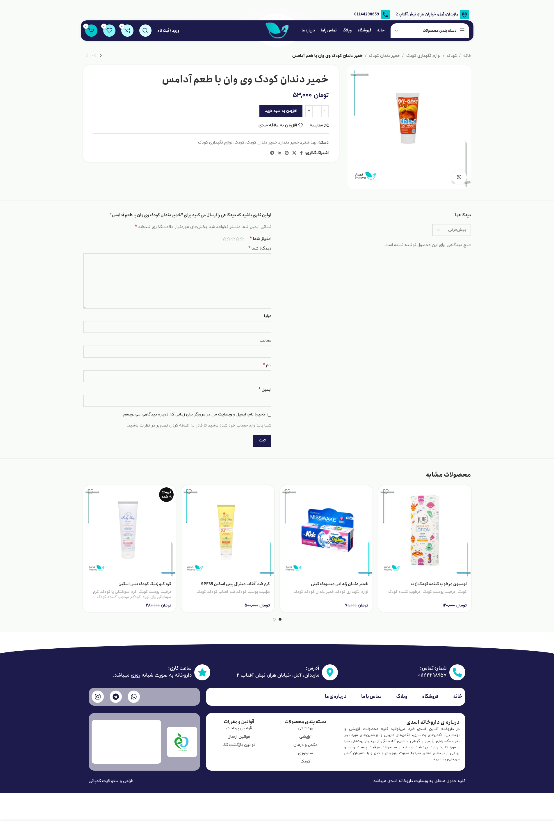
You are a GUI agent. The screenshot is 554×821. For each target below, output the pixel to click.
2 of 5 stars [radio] (237, 239)
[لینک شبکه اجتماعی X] (294, 153)
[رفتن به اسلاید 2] (274, 619)
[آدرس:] (330, 672)
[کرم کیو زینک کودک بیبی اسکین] (129, 531)
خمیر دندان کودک (384, 56)
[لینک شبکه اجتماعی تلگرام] (272, 153)
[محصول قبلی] (100, 55)
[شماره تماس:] (457, 672)
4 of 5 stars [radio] (229, 239)
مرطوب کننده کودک (404, 591)
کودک (452, 56)
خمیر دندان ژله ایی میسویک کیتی (339, 584)
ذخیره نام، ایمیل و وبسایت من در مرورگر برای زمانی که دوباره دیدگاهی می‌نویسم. (193, 414)
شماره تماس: (433, 668)
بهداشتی (308, 142)
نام (267, 365)
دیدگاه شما (259, 248)
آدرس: (312, 668)
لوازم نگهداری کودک (423, 56)
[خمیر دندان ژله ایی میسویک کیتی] (326, 531)
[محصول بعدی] (86, 55)
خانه (467, 56)
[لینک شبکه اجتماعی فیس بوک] (301, 153)
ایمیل (265, 390)
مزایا (267, 316)
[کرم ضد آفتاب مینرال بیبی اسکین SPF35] (227, 531)
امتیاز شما (260, 238)
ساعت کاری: (180, 668)
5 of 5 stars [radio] (224, 239)
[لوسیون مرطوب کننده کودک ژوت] (424, 531)
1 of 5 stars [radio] (242, 239)
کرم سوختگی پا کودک (118, 591)
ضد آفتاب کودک (221, 591)
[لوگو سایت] (277, 30)
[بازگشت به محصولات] (93, 55)
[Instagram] (98, 697)
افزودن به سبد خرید (281, 111)
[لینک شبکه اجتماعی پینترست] (287, 153)
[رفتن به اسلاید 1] (280, 619)
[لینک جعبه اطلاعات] (372, 14)
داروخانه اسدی (400, 781)
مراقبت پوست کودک (439, 591)
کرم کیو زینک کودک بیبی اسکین (144, 584)
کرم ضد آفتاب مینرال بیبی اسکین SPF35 (235, 584)
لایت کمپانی (99, 781)
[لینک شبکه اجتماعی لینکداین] (279, 153)
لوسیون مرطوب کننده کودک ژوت (439, 584)
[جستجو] (145, 30)
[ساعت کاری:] (202, 672)
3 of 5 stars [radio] (233, 239)
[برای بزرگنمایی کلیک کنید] (459, 177)
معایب (265, 340)
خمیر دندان (289, 142)
